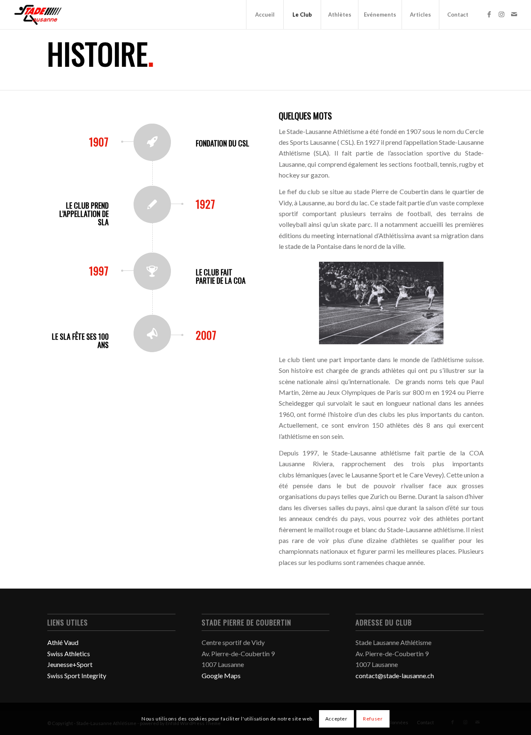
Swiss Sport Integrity (76, 675)
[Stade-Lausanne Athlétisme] (39, 14)
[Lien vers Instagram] (501, 14)
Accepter (336, 719)
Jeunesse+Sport (70, 664)
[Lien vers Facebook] (489, 14)
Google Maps (221, 675)
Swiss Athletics (68, 653)
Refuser (372, 719)
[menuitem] (264, 14)
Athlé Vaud (62, 642)
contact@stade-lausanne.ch (395, 675)
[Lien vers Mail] (514, 14)
